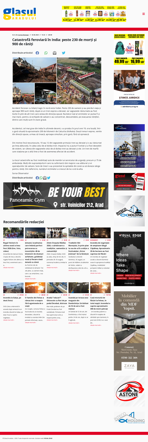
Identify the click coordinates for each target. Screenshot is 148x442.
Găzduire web (39, 438)
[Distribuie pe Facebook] (37, 53)
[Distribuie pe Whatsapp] (45, 53)
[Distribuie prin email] (54, 53)
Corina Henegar (23, 35)
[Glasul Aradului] (24, 14)
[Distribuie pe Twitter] (63, 53)
